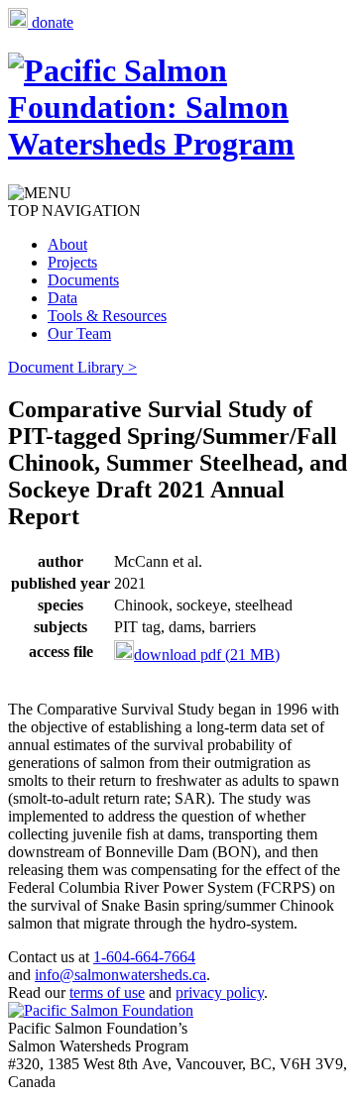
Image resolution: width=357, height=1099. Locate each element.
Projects (72, 262)
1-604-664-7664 (144, 956)
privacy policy (220, 992)
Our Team (79, 333)
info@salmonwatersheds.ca (120, 974)
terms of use (107, 992)
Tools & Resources (107, 315)
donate (50, 22)
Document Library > (72, 367)
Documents (83, 280)
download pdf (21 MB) (207, 654)
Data (62, 297)
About (67, 244)
